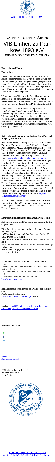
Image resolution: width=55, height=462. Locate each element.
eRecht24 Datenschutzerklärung (24, 306)
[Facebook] (3, 336)
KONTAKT (46, 455)
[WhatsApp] (4, 332)
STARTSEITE (15, 452)
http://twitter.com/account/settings (16, 296)
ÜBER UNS (28, 452)
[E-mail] (4, 329)
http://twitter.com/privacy (12, 279)
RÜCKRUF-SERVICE (30, 455)
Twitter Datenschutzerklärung (25, 308)
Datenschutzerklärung (10, 359)
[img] (27, 43)
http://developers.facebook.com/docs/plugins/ (26, 158)
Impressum (5, 356)
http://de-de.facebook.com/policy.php (24, 194)
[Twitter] (4, 340)
